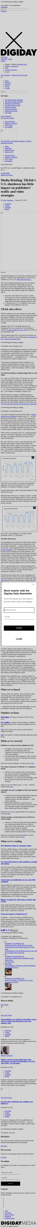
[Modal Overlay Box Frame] (19, 614)
